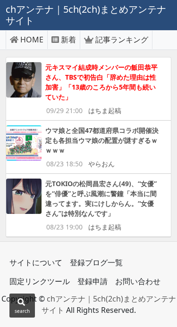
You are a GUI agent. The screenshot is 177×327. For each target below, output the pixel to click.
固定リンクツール (39, 281)
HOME (31, 39)
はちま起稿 (104, 110)
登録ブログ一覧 (96, 262)
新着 (68, 39)
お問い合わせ (137, 281)
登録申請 (92, 281)
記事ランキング (121, 39)
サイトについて (35, 262)
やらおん (101, 163)
